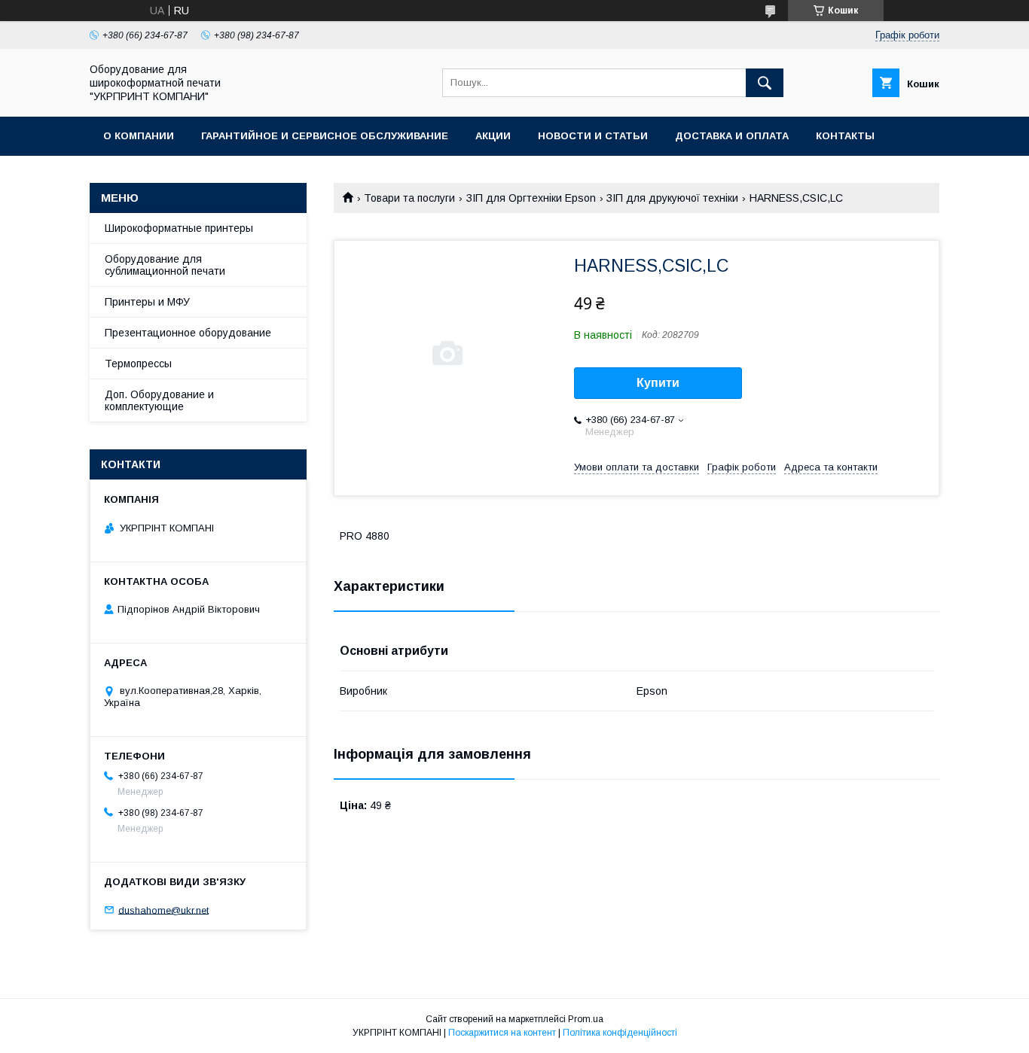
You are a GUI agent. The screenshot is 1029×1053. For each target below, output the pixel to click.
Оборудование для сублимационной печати (165, 265)
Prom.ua (585, 1019)
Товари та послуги (409, 198)
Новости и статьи (593, 136)
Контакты (845, 136)
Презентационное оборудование (188, 333)
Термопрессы (138, 364)
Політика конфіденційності (620, 1032)
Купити (658, 382)
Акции (493, 136)
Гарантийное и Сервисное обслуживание (324, 136)
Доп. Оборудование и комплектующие (159, 400)
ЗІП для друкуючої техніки (672, 198)
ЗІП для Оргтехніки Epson (531, 198)
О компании (138, 136)
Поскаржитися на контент (502, 1032)
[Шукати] (764, 82)
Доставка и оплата (732, 136)
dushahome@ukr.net (163, 909)
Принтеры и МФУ (147, 302)
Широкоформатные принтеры (179, 228)
